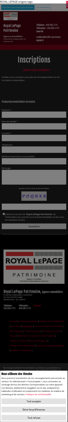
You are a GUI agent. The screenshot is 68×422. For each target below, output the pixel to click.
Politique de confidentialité (38, 394)
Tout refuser (33, 417)
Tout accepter (34, 401)
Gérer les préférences (34, 409)
